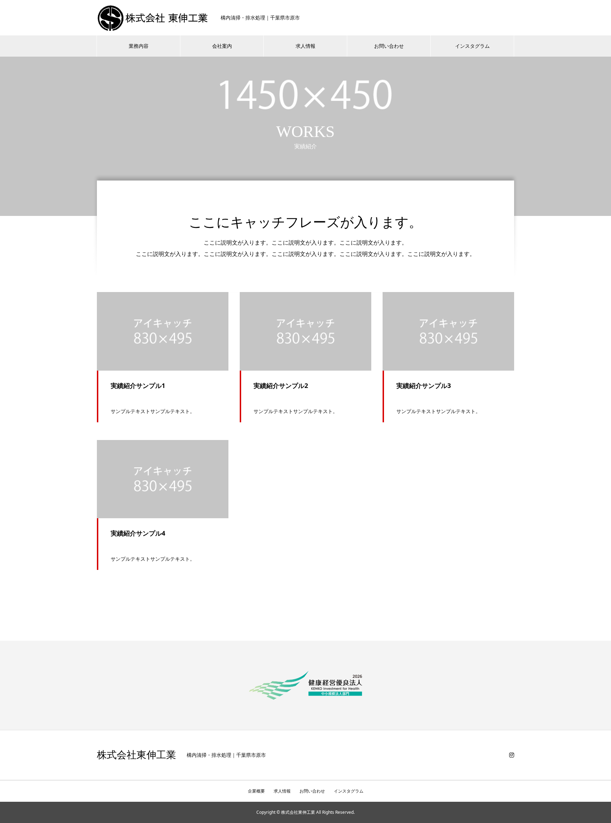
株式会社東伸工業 (136, 755)
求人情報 (305, 45)
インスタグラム (472, 45)
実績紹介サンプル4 (138, 533)
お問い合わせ (389, 45)
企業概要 (256, 791)
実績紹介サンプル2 (281, 385)
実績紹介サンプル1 (138, 385)
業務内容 (139, 45)
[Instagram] (511, 755)
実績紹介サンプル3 (423, 385)
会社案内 (222, 45)
